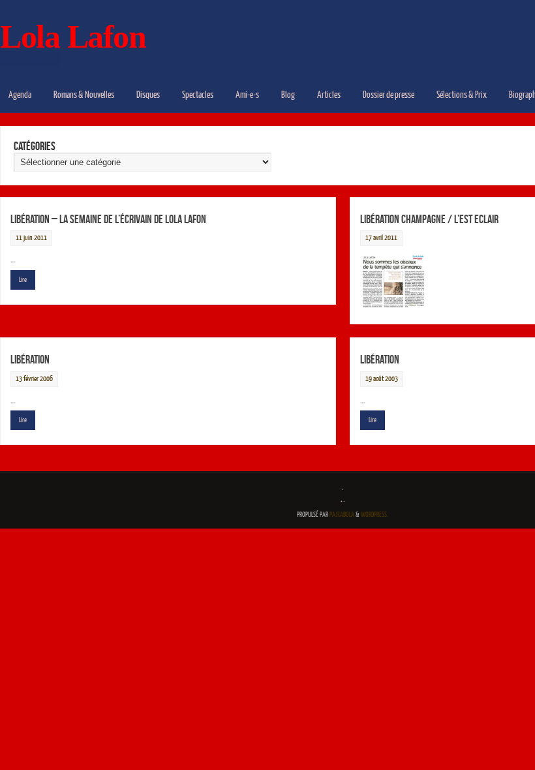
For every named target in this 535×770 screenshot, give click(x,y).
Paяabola (341, 514)
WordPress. (374, 514)
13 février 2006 (34, 379)
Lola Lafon (72, 36)
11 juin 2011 (31, 238)
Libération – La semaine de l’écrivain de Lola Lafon (108, 219)
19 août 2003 (381, 379)
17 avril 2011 (381, 238)
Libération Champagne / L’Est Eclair (429, 219)
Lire (23, 279)
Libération (30, 359)
